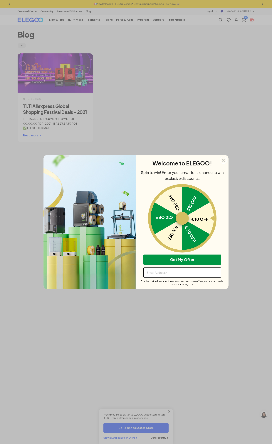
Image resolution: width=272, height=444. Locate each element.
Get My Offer (182, 259)
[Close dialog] (223, 160)
